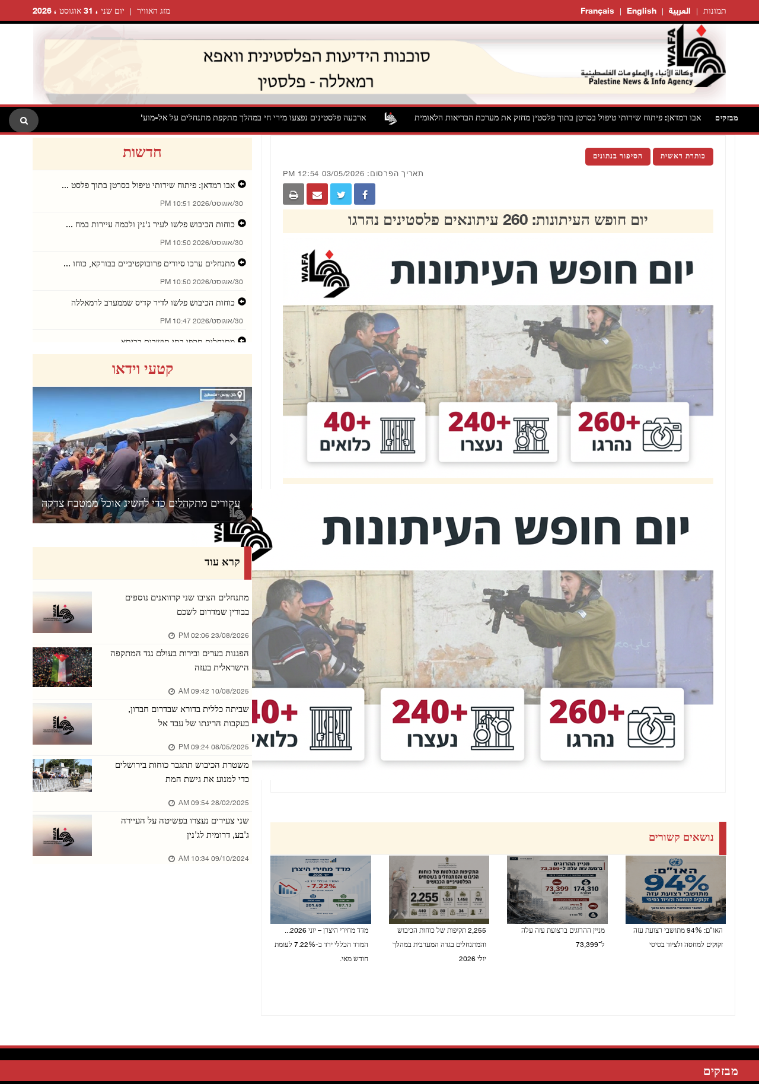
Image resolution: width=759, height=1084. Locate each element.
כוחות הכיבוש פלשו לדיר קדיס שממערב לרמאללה (153, 303)
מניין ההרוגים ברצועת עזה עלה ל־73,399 (563, 938)
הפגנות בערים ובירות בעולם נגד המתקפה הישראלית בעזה (179, 661)
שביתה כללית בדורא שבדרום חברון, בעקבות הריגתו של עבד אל (188, 717)
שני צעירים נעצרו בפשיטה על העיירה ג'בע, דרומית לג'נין (185, 828)
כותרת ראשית (683, 156)
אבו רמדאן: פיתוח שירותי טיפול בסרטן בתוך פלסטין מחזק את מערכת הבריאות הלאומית (597, 118)
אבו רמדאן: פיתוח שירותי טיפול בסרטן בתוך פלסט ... (148, 186)
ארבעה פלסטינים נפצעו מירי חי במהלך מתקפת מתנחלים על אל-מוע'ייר (288, 118)
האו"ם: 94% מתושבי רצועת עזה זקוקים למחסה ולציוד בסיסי (678, 938)
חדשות (142, 154)
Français (597, 12)
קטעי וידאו (142, 370)
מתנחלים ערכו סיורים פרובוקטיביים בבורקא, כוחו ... (149, 264)
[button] (49, 438)
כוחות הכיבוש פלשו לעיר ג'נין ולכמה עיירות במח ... (150, 225)
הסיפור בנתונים (618, 156)
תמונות (714, 12)
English (641, 12)
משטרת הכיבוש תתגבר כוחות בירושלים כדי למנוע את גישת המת (182, 773)
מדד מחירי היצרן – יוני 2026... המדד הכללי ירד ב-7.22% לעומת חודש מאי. (321, 945)
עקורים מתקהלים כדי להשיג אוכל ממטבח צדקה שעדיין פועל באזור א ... (141, 519)
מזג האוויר (153, 12)
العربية (680, 12)
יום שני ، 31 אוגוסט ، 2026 (79, 12)
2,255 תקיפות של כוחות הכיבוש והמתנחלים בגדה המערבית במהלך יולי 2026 (439, 945)
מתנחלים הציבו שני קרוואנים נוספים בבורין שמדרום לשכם (187, 605)
